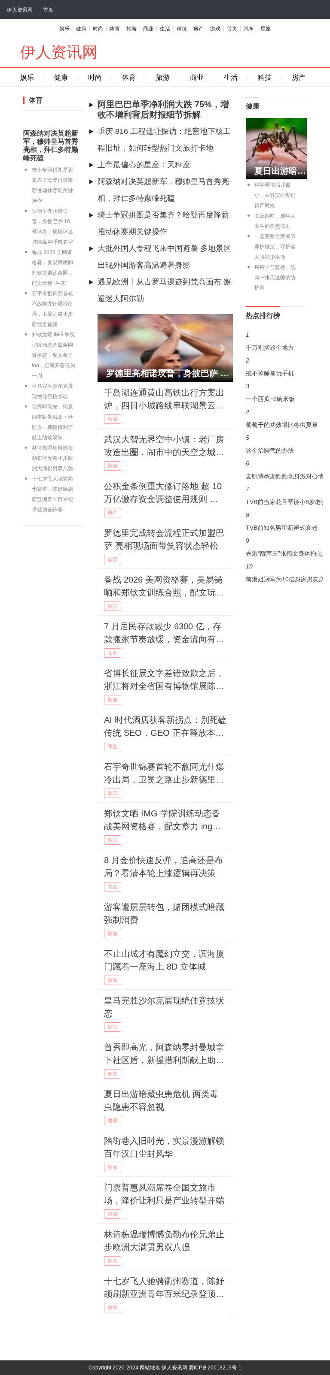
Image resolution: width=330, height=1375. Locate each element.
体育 (115, 29)
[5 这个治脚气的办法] (276, 403)
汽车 (249, 29)
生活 (165, 29)
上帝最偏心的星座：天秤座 (144, 164)
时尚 (98, 29)
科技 (182, 29)
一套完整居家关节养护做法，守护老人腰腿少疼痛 (275, 246)
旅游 (131, 29)
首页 (48, 10)
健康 (81, 29)
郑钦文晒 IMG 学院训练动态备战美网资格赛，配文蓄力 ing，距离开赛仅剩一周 (53, 355)
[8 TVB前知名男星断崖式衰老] (276, 454)
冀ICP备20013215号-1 (215, 1368)
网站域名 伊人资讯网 (163, 1368)
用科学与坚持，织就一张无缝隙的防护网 (275, 277)
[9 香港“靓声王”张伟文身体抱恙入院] (276, 471)
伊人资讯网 (20, 10)
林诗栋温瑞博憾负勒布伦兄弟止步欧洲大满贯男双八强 (52, 458)
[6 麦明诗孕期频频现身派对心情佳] (276, 420)
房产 (198, 29)
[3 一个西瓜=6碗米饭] (276, 369)
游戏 (215, 29)
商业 (148, 29)
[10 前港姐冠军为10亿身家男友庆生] (276, 489)
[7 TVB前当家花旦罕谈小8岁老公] (276, 437)
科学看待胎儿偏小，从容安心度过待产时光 (275, 195)
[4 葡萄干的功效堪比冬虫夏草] (276, 386)
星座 (265, 29)
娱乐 (64, 29)
